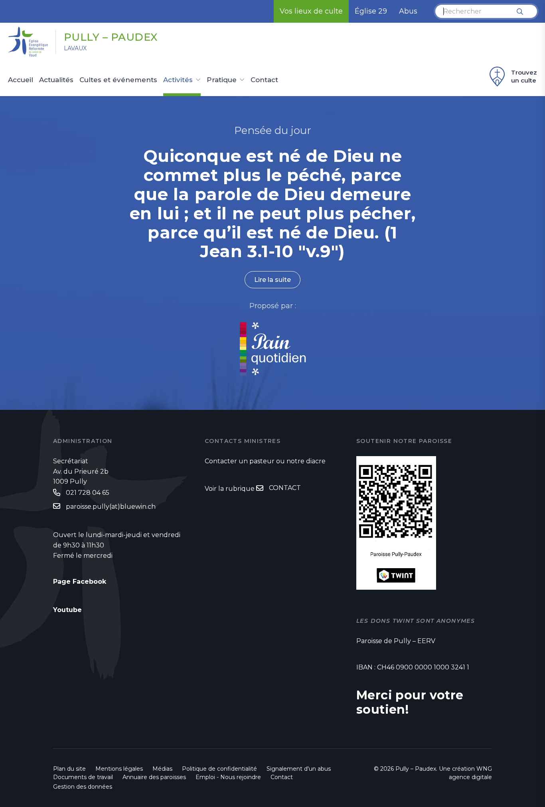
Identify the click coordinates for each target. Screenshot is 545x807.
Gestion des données (82, 786)
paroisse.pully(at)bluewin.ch (111, 506)
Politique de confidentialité (219, 768)
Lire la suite (272, 279)
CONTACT (285, 488)
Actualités (56, 80)
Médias (162, 768)
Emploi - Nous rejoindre (228, 777)
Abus (408, 11)
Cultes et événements (118, 80)
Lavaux (75, 48)
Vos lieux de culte (311, 11)
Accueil (20, 80)
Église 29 (371, 11)
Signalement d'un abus (299, 768)
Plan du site (69, 768)
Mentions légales (119, 768)
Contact (264, 80)
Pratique (222, 80)
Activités (178, 80)
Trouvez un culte (524, 76)
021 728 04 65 (87, 492)
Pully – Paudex (111, 37)
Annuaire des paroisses (154, 777)
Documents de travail (83, 777)
